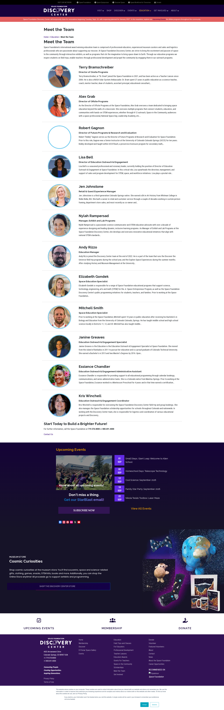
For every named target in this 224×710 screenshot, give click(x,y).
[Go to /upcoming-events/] (84, 472)
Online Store (15, 576)
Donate (158, 2)
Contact (152, 654)
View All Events (141, 508)
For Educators (119, 647)
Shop (109, 10)
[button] (84, 510)
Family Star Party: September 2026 (143, 489)
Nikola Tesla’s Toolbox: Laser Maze (143, 498)
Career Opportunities (156, 664)
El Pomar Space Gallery (87, 650)
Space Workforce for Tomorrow (140, 2)
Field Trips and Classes (122, 643)
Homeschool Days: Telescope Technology (146, 471)
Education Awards (120, 657)
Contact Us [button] (48, 434)
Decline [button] (154, 705)
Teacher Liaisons (120, 654)
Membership (112, 628)
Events (131, 10)
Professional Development (123, 650)
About (174, 10)
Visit (99, 10)
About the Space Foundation (159, 660)
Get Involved (160, 10)
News (151, 657)
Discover (118, 10)
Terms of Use (49, 682)
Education (144, 10)
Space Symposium (102, 2)
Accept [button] (144, 705)
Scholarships (119, 667)
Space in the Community (123, 664)
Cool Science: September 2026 (141, 480)
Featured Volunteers (156, 647)
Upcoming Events (159, 19)
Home (46, 37)
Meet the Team (119, 671)
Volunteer (152, 643)
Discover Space (119, 2)
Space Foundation (85, 2)
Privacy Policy (49, 678)
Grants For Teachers (121, 660)
